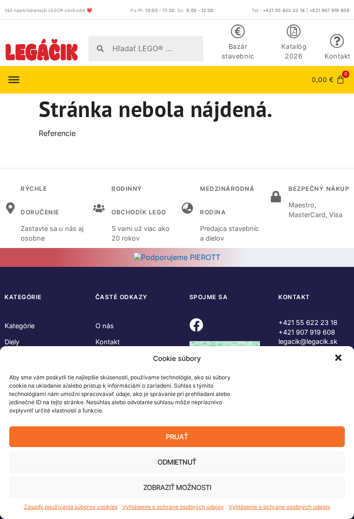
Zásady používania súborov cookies (71, 506)
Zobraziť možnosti (177, 487)
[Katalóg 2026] (294, 31)
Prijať (177, 436)
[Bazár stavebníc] (238, 31)
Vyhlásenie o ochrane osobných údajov (173, 506)
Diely (12, 342)
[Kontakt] (337, 41)
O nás (104, 326)
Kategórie (20, 326)
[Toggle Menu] (13, 80)
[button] (339, 358)
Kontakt (337, 56)
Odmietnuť (177, 462)
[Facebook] (196, 325)
